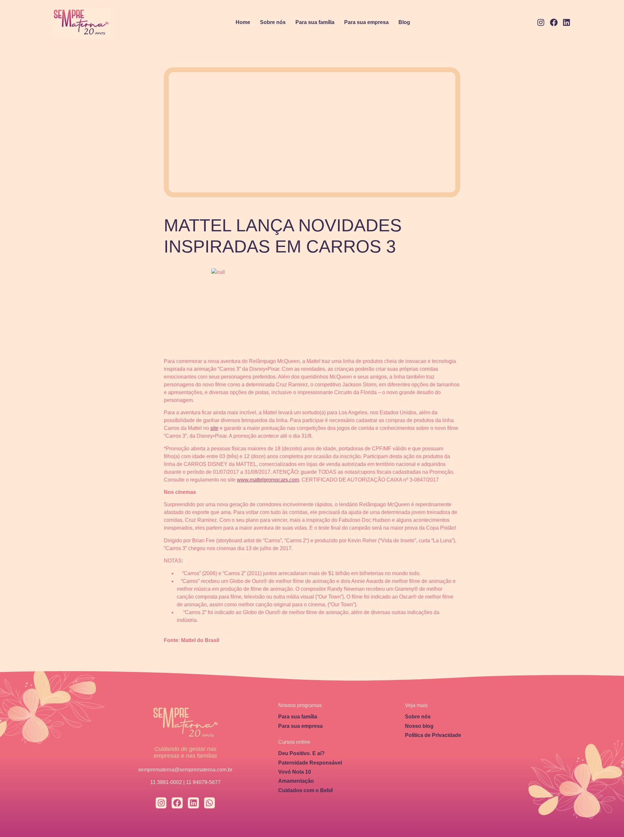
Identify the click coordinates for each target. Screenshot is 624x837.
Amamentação (296, 781)
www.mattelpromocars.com (268, 480)
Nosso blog (419, 726)
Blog (404, 22)
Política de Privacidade (433, 735)
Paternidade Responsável (310, 763)
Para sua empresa (366, 22)
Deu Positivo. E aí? (301, 753)
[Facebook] (553, 22)
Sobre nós (273, 22)
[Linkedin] (566, 22)
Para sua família (314, 22)
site (214, 428)
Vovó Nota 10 (294, 772)
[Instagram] (540, 22)
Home (243, 22)
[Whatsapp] (209, 802)
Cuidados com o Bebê (305, 790)
